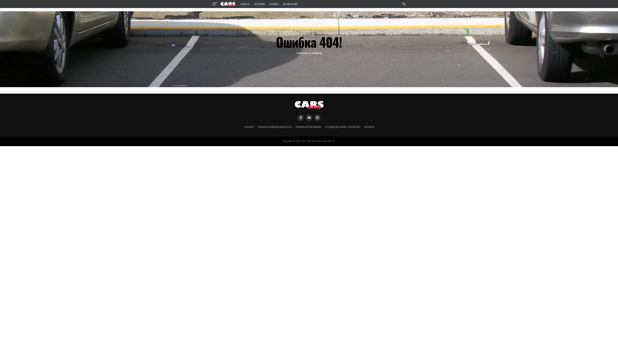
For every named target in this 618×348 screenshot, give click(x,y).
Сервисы (274, 4)
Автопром (259, 4)
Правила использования (308, 127)
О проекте (249, 127)
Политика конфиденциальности (275, 127)
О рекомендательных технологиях (342, 127)
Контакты (369, 127)
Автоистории (290, 4)
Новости (245, 4)
